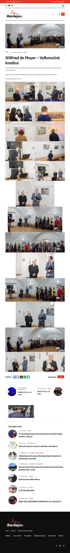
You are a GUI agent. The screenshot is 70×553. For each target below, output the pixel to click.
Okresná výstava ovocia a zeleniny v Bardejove (38, 446)
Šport (49, 388)
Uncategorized (32, 443)
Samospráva (21, 389)
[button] (63, 14)
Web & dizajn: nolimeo (9, 543)
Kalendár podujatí (39, 536)
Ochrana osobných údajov (25, 531)
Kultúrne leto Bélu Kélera (29, 479)
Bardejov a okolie (34, 453)
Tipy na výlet (17, 536)
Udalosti (7, 536)
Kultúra (25, 52)
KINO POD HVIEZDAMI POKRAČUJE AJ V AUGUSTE (40, 501)
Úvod (6, 531)
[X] (21, 377)
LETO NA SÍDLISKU (26, 490)
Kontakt (13, 531)
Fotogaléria (27, 536)
